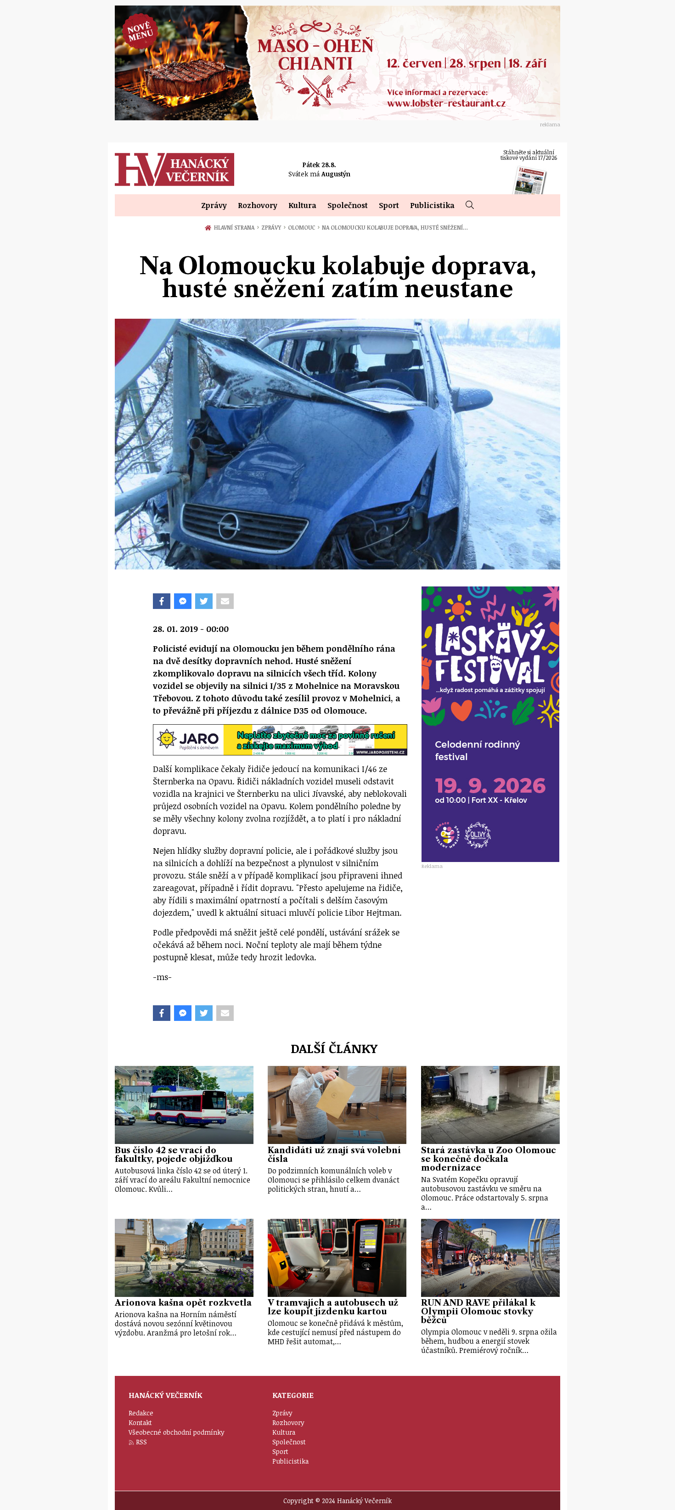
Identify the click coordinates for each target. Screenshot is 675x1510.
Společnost (347, 205)
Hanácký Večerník (174, 169)
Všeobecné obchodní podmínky (177, 1432)
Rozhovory (257, 205)
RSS (141, 1441)
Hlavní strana (236, 227)
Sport (389, 205)
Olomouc (304, 227)
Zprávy (214, 205)
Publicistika (432, 205)
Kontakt (140, 1422)
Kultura (302, 205)
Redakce (141, 1413)
